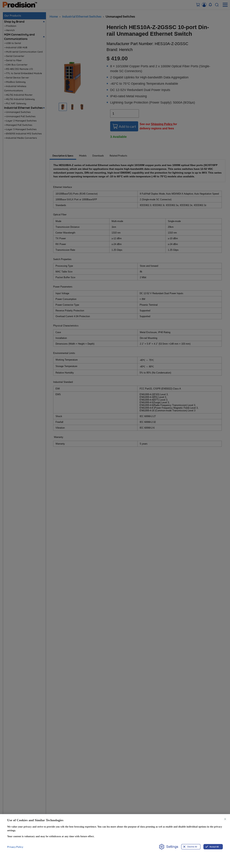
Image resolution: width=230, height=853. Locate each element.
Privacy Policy (15, 846)
